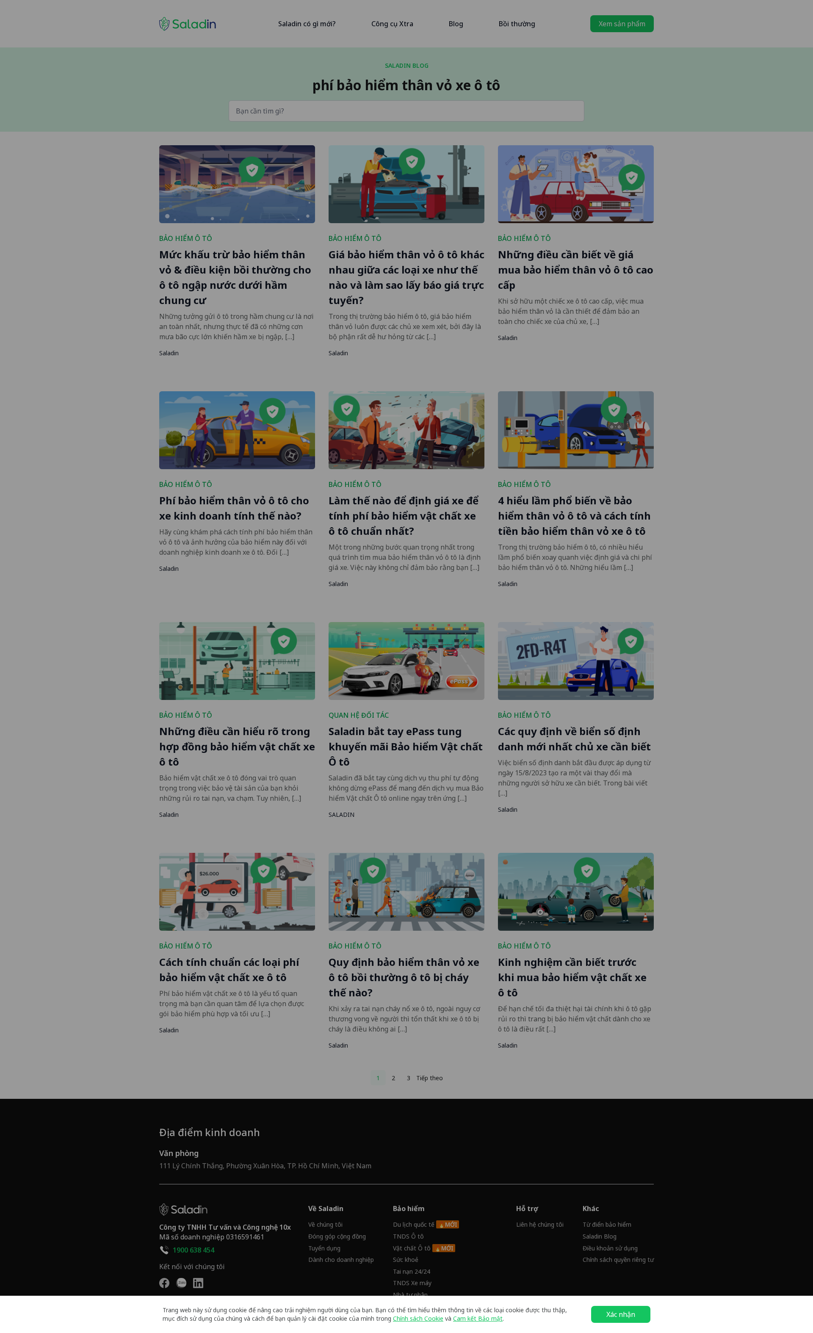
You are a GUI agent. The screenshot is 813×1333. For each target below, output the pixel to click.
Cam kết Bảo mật (478, 1318)
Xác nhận (620, 1314)
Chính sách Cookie (418, 1318)
